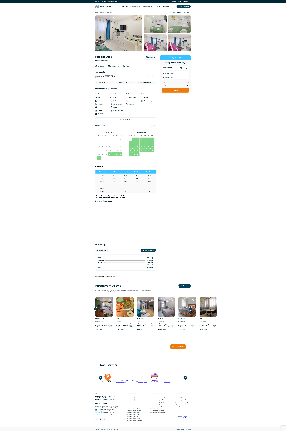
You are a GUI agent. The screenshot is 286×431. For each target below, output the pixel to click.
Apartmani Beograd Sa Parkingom (158, 402)
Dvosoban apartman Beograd (157, 408)
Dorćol (101, 12)
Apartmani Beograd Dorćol (133, 406)
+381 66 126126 (179, 347)
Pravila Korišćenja (180, 429)
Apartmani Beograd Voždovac (134, 416)
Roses (203, 319)
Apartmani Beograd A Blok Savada (135, 420)
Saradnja (166, 6)
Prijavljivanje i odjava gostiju (180, 404)
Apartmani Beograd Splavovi (157, 404)
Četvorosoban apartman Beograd (158, 412)
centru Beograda (109, 75)
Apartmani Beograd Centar (133, 399)
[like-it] (110, 300)
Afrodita (119, 319)
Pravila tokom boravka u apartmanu (182, 399)
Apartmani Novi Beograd (133, 401)
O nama (173, 1)
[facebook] (96, 419)
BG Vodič (157, 6)
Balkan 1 (181, 319)
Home (96, 12)
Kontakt (185, 1)
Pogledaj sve (184, 286)
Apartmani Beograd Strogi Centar (135, 397)
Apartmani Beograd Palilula (133, 414)
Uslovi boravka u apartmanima (181, 406)
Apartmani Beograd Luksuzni (157, 401)
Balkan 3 (161, 319)
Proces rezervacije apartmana (180, 401)
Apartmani (125, 6)
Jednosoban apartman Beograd (157, 406)
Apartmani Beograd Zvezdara (134, 410)
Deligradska (100, 319)
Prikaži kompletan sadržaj (125, 119)
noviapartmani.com (103, 429)
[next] (185, 378)
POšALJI (175, 90)
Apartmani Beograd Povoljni (156, 399)
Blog (179, 1)
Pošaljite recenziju (148, 250)
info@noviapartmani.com (102, 411)
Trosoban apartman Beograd (157, 410)
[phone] (96, 1)
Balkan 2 (140, 319)
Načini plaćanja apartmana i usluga (181, 402)
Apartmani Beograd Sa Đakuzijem (158, 397)
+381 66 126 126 (99, 412)
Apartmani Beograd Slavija (133, 408)
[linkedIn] (104, 419)
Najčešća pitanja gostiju (179, 397)
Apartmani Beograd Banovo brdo (135, 418)
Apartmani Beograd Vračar (133, 404)
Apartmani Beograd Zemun (133, 412)
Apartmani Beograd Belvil (133, 402)
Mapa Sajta (188, 429)
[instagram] (100, 419)
